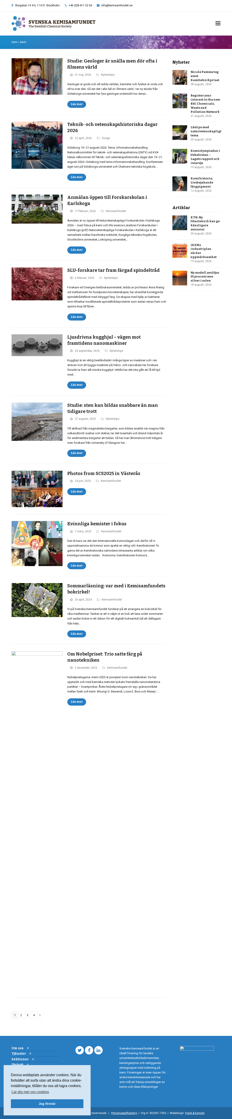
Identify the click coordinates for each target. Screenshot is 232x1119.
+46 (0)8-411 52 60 (80, 5)
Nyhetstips (108, 74)
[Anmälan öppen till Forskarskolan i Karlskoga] (37, 209)
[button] (217, 23)
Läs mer (77, 104)
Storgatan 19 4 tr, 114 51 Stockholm (37, 5)
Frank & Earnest (195, 1113)
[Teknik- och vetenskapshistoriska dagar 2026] (37, 145)
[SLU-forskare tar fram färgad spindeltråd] (37, 283)
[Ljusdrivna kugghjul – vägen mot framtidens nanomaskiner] (37, 345)
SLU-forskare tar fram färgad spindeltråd (113, 270)
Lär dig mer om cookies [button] (30, 1092)
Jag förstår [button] (47, 1103)
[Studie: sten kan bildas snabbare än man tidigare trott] (37, 421)
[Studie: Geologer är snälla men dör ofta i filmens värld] (37, 76)
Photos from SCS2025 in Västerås (103, 473)
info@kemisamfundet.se (117, 5)
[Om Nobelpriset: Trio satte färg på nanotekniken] (37, 821)
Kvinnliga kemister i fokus (96, 523)
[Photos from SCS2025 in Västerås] (37, 488)
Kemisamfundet (116, 211)
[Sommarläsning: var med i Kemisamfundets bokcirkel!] (37, 600)
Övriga (106, 138)
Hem (14, 42)
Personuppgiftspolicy (124, 1113)
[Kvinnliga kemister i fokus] (37, 543)
